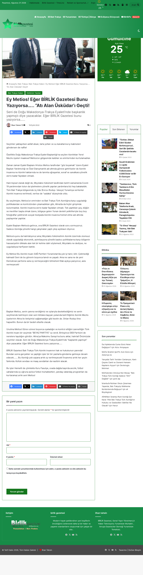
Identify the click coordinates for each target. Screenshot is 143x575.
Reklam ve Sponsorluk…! (77, 3)
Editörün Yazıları (34, 93)
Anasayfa (41, 17)
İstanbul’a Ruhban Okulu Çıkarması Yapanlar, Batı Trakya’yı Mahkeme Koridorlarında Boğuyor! (116, 386)
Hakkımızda (34, 3)
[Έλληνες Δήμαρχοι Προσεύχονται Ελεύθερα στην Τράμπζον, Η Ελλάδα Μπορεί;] (128, 261)
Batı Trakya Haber (36, 84)
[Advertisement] (48, 289)
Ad (8, 445)
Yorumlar (134, 129)
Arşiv (93, 3)
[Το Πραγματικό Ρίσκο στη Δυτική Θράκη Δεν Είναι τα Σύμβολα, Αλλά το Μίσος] (128, 295)
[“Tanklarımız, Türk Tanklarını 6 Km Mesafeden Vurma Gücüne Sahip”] (109, 188)
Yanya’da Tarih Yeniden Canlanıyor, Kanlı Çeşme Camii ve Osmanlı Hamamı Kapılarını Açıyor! (119, 362)
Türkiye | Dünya (88, 17)
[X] (70, 534)
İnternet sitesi (56, 457)
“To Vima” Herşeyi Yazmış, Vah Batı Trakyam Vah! (127, 228)
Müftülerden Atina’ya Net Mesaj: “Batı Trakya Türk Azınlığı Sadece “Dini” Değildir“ (118, 376)
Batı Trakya (55, 17)
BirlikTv (131, 17)
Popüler (104, 129)
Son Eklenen (118, 129)
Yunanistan (71, 17)
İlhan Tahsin (16, 125)
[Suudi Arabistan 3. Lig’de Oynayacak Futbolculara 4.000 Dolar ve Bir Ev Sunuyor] (109, 166)
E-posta (10, 457)
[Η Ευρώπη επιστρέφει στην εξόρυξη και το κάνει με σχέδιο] (110, 295)
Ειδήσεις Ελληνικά (109, 17)
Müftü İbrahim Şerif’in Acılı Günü (116, 352)
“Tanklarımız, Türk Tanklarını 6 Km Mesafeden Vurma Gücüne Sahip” (128, 190)
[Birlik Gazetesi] (17, 24)
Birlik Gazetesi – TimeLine (53, 3)
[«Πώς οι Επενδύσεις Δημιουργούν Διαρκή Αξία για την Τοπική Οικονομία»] (110, 261)
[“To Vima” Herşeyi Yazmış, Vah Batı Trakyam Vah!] (109, 229)
